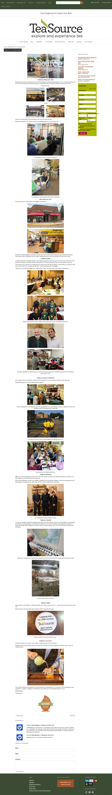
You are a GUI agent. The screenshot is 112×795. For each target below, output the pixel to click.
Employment (32, 786)
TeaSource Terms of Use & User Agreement (39, 790)
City (80, 113)
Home (2, 2)
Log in (49, 2)
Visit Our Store (10, 2)
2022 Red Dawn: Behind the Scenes (87, 57)
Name (17, 748)
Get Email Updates (41, 2)
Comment (18, 759)
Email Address (83, 90)
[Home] (56, 28)
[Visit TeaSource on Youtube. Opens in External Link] (89, 792)
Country (90, 118)
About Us (31, 2)
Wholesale (31, 782)
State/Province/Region (92, 113)
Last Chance (88, 42)
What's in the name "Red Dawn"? (86, 79)
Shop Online (24, 42)
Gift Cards (48, 42)
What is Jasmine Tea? (83, 72)
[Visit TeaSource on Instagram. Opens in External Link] (93, 792)
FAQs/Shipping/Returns (34, 784)
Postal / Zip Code (81, 118)
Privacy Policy (32, 788)
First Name (81, 95)
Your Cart (95, 2)
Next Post (72, 715)
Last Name (81, 99)
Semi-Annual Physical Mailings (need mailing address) (87, 129)
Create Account (5, 6)
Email (17, 753)
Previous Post (19, 715)
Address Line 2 (82, 108)
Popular (71, 42)
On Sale (79, 42)
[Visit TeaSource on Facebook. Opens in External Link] (86, 792)
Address (81, 104)
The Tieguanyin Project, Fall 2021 (86, 75)
